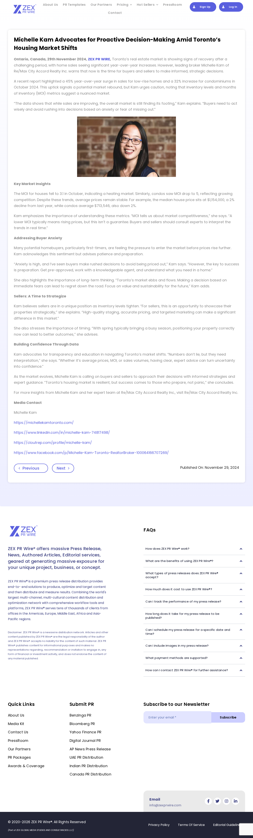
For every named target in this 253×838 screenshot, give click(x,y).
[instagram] (226, 801)
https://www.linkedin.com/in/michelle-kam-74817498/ (62, 432)
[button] (194, 549)
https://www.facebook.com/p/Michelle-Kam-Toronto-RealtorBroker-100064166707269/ (91, 452)
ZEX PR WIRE (99, 59)
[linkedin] (235, 801)
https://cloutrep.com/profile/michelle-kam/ (53, 442)
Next (61, 468)
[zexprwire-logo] (25, 5)
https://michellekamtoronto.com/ (44, 422)
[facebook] (208, 801)
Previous (31, 468)
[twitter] (217, 801)
